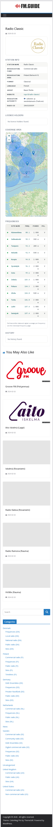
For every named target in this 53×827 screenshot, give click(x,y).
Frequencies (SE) (12, 751)
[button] (21, 154)
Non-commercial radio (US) (16, 794)
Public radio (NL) (12, 717)
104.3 (27, 286)
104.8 (27, 293)
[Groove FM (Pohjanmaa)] (26, 360)
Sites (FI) (9, 670)
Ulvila (13, 293)
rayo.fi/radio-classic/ (32, 94)
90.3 (28, 239)
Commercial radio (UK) (14, 773)
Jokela (14, 280)
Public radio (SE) (12, 756)
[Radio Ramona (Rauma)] (26, 524)
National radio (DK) (13, 640)
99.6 (28, 273)
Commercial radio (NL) (14, 708)
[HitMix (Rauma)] (26, 565)
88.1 (28, 232)
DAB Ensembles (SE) (14, 743)
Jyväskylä (15, 266)
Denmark (7, 628)
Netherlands (8, 705)
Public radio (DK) (12, 644)
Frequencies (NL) (12, 713)
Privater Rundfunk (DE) (14, 691)
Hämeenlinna (16, 232)
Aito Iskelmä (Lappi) (14, 427)
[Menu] (5, 15)
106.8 (27, 300)
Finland (6, 654)
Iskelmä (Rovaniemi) (15, 468)
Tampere (14, 246)
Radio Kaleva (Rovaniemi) (17, 510)
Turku (13, 300)
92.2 (28, 246)
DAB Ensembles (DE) (14, 683)
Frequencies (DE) (12, 687)
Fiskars (14, 286)
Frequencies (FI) (12, 661)
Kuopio (14, 259)
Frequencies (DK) (12, 631)
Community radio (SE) (14, 738)
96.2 (28, 266)
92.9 (28, 253)
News (5, 726)
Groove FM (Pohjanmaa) (17, 386)
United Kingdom (9, 769)
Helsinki (14, 253)
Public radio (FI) (11, 666)
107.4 (27, 307)
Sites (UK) (9, 781)
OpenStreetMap (38, 216)
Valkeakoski (16, 239)
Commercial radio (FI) (14, 657)
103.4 (27, 280)
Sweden (6, 731)
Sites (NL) (9, 721)
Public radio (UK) (12, 777)
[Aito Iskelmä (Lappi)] (26, 401)
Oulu (13, 273)
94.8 (28, 259)
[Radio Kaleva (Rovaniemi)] (26, 483)
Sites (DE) (9, 700)
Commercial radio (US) (14, 790)
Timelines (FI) (11, 674)
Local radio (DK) (12, 636)
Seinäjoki (14, 313)
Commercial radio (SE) (14, 734)
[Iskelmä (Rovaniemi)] (26, 442)
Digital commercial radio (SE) (17, 747)
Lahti (13, 307)
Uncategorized (9, 765)
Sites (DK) (9, 649)
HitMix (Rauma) (13, 592)
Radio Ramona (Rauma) (17, 551)
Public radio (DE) (12, 696)
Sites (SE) (9, 760)
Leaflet (31, 216)
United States (8, 786)
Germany (6, 679)
